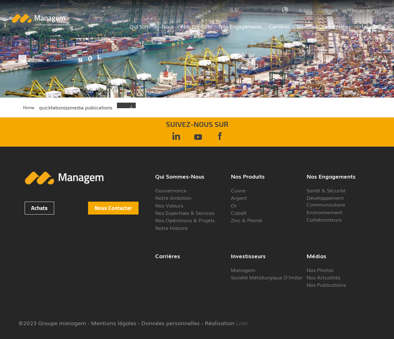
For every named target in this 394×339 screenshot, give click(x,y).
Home (28, 107)
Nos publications (326, 284)
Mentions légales (113, 323)
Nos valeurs (169, 205)
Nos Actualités (323, 277)
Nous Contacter (113, 208)
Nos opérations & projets (185, 220)
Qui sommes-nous (152, 26)
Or (234, 205)
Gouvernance (171, 190)
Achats (305, 10)
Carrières (279, 26)
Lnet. (242, 323)
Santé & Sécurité (326, 190)
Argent (239, 197)
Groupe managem (62, 323)
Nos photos (320, 270)
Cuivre (238, 190)
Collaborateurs (324, 219)
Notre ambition (173, 197)
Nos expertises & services (184, 212)
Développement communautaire (326, 201)
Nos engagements (240, 26)
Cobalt (239, 212)
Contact (330, 10)
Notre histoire (171, 227)
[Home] (41, 24)
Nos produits (196, 26)
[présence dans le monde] (285, 10)
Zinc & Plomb (246, 220)
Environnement (324, 212)
